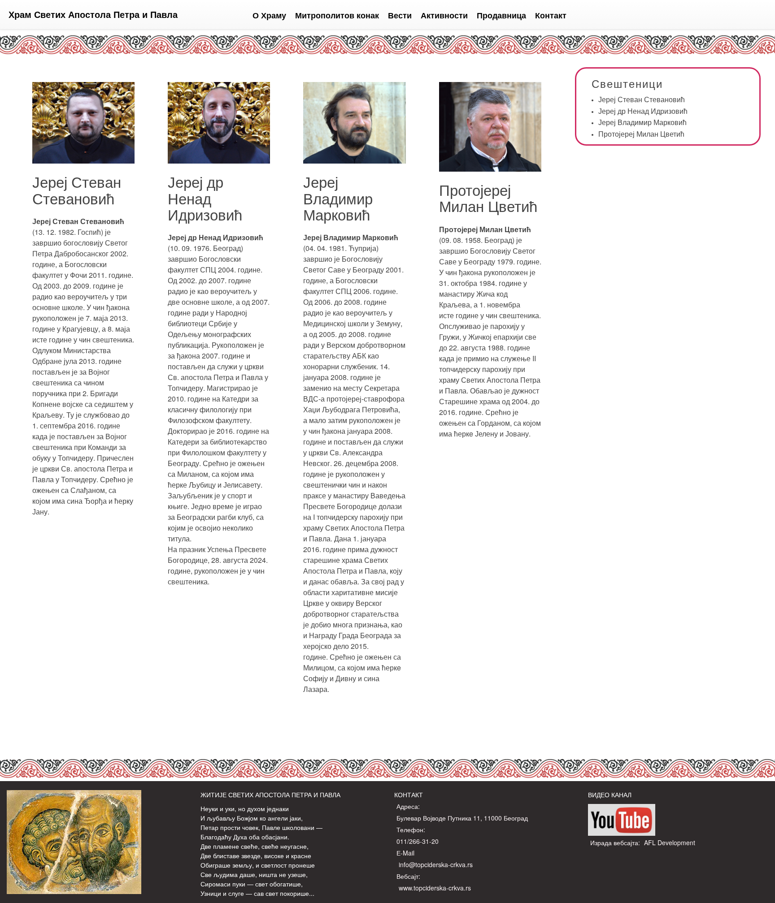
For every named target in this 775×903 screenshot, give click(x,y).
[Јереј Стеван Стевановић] (83, 160)
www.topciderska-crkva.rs (435, 887)
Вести (400, 15)
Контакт (550, 15)
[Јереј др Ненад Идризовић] (219, 160)
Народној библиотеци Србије (207, 317)
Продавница (501, 15)
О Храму (269, 15)
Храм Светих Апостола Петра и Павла (93, 14)
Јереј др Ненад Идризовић (205, 198)
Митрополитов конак (337, 15)
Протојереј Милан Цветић (488, 197)
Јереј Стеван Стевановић (76, 189)
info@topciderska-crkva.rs (436, 864)
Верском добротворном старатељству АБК (354, 350)
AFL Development (669, 842)
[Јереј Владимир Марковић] (354, 160)
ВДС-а (314, 398)
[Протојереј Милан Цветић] (490, 167)
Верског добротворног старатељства (351, 608)
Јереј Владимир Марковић (338, 198)
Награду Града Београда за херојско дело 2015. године (352, 646)
